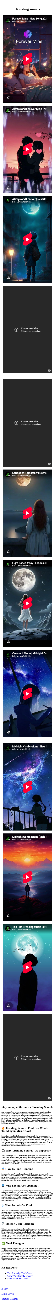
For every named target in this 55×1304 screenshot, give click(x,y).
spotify (4, 1289)
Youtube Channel (9, 1299)
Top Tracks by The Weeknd (20, 1273)
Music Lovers (7, 1294)
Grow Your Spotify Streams (20, 1276)
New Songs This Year (17, 1278)
